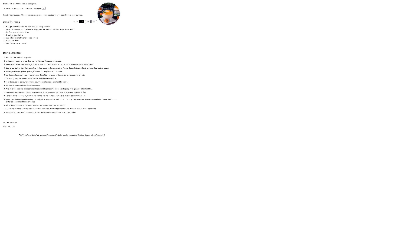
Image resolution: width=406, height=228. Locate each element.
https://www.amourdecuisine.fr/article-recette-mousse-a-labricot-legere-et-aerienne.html (67, 135)
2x (88, 22)
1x (82, 22)
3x (94, 22)
